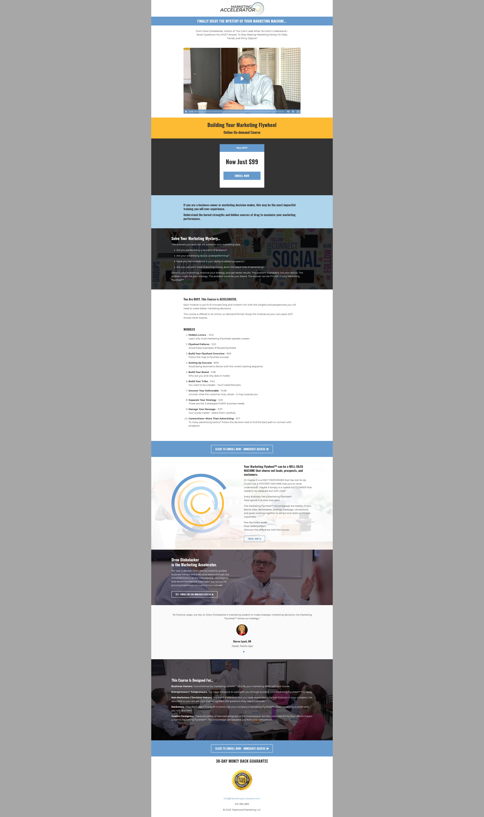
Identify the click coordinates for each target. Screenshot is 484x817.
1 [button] (236, 648)
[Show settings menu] (293, 111)
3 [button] (244, 648)
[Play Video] (185, 111)
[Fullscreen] (298, 111)
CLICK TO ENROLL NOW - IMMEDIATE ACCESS (240, 449)
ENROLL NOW (242, 176)
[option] (242, 626)
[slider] (239, 111)
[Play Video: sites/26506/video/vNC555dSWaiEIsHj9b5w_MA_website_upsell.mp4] (242, 79)
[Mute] (288, 111)
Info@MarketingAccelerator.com (242, 794)
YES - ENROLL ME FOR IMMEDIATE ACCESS (193, 594)
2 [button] (240, 648)
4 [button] (247, 648)
